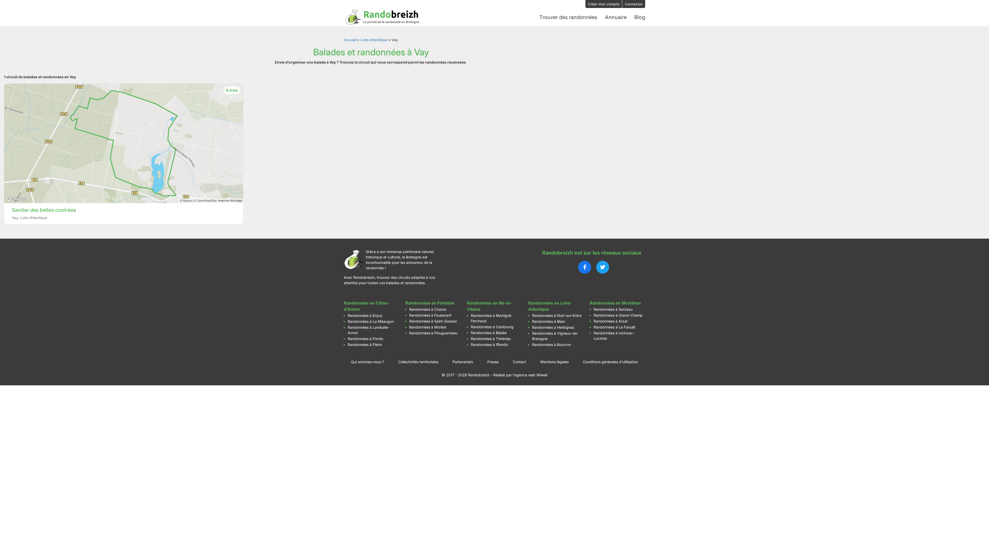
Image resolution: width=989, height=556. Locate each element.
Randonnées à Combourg (492, 327)
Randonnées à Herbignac (553, 327)
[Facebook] (584, 267)
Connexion (634, 4)
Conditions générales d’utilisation (610, 362)
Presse (493, 362)
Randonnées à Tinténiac (491, 338)
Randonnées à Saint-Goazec (433, 321)
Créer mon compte (603, 4)
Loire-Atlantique (373, 40)
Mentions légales (554, 362)
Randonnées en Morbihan (615, 303)
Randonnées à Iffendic (489, 344)
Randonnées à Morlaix (428, 327)
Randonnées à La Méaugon (371, 321)
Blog (639, 17)
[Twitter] (602, 267)
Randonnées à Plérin (365, 344)
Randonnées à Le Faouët (614, 327)
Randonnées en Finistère (429, 303)
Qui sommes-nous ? (367, 362)
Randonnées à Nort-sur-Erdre (557, 315)
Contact (519, 362)
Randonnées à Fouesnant (430, 315)
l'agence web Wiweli (530, 375)
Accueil (350, 40)
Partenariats (463, 362)
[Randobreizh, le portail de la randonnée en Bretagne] (382, 17)
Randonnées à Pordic (365, 338)
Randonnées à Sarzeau (613, 309)
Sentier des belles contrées (44, 210)
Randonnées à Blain (548, 321)
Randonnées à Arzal (610, 321)
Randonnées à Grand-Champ (618, 315)
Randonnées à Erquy (365, 315)
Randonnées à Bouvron (551, 344)
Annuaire (616, 17)
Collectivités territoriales (418, 362)
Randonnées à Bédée (489, 333)
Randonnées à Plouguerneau (433, 333)
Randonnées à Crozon (427, 309)
